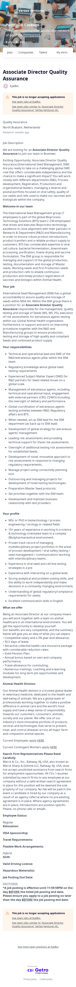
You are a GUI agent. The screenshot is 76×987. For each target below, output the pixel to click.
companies (25, 52)
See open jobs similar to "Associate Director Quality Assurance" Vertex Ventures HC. (37, 108)
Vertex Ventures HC (34, 10)
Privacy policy (30, 979)
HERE (40, 740)
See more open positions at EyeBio (38, 946)
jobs (10, 52)
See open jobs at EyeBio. (26, 101)
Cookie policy (46, 979)
